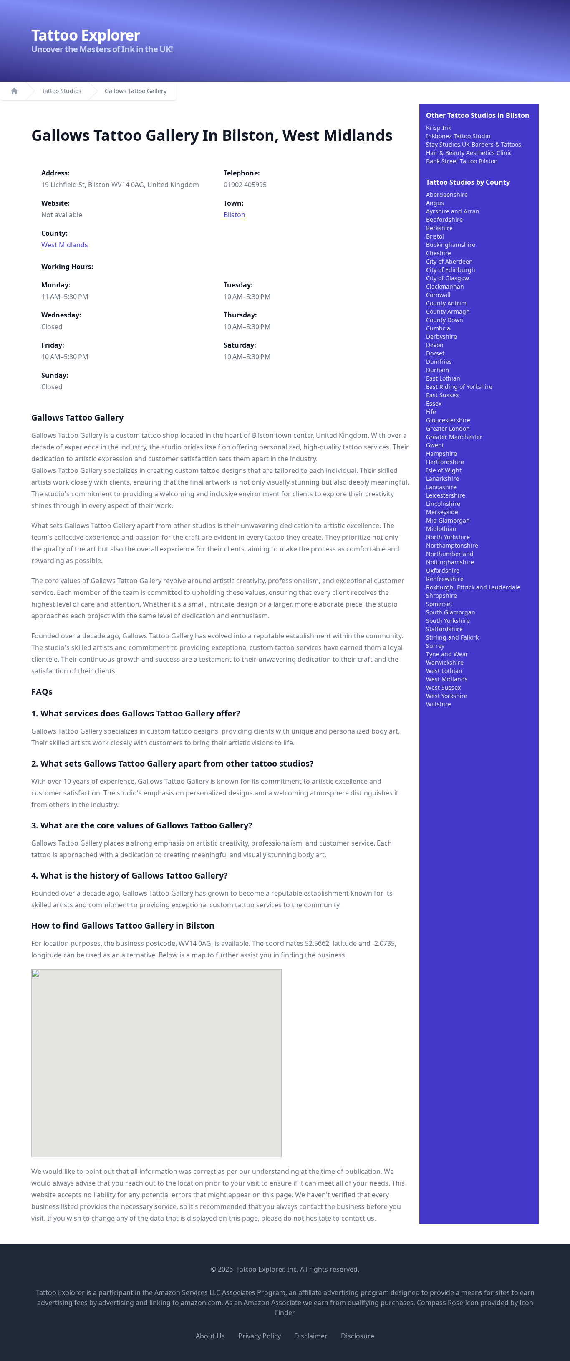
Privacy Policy (259, 1336)
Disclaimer (311, 1336)
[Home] (14, 91)
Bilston (234, 214)
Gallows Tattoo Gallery (135, 91)
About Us (210, 1336)
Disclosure (357, 1336)
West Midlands (64, 244)
